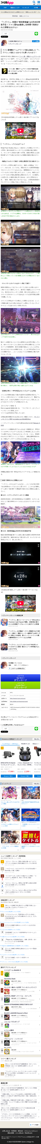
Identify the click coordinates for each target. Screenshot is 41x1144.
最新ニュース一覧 (31, 12)
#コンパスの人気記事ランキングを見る (11, 911)
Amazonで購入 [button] (8, 776)
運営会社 (20, 1131)
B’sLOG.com (28, 1133)
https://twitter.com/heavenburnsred (19, 701)
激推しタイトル (24, 16)
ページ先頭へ (35, 1125)
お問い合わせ (6, 1131)
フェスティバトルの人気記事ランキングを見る (13, 954)
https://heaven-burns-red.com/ (17, 698)
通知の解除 (11, 1133)
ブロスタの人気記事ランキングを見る (11, 929)
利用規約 (14, 1131)
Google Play (20, 685)
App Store (20, 678)
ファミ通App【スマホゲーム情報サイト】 (12, 12)
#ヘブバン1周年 (8, 419)
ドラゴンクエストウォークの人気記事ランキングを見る (15, 922)
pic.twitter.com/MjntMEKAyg (22, 419)
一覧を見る (36, 739)
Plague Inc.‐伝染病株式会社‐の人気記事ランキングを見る (15, 945)
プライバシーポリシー (31, 1131)
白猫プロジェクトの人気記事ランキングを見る (13, 936)
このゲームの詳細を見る (18, 668)
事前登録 (15, 16)
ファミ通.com (19, 1133)
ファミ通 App (7, 3)
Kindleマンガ (25, 744)
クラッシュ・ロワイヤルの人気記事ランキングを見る (15, 961)
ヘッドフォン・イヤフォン (10, 744)
